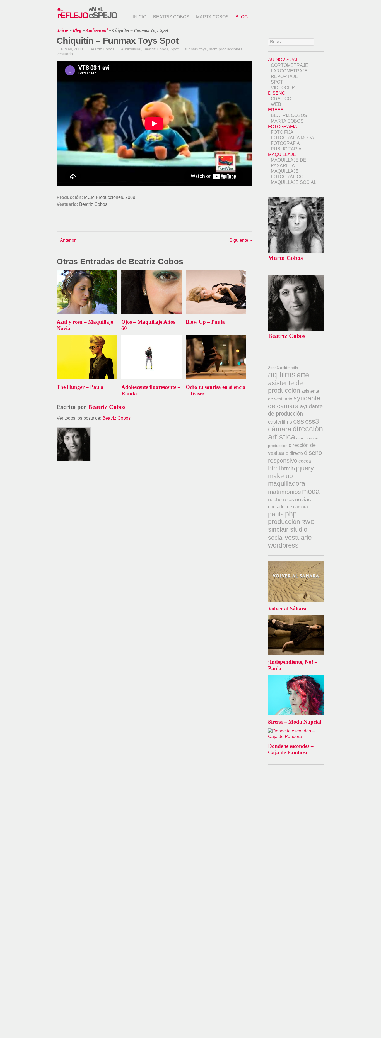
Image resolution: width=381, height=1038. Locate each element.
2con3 (273, 367)
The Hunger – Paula (80, 387)
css (298, 421)
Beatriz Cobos (171, 16)
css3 (312, 421)
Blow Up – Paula (205, 322)
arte (303, 375)
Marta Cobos (212, 16)
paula (276, 514)
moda (311, 491)
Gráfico (281, 98)
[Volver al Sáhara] (296, 563)
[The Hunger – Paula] (87, 377)
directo (296, 453)
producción (284, 521)
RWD (307, 522)
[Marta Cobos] (296, 251)
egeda (304, 461)
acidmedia (289, 367)
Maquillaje (282, 154)
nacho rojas (281, 499)
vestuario (65, 54)
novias (303, 499)
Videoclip (283, 87)
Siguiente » (240, 240)
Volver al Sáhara (287, 608)
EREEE (276, 110)
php (291, 514)
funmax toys (196, 49)
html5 (288, 468)
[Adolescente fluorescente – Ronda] (151, 377)
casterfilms (280, 422)
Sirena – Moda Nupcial (294, 722)
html (274, 468)
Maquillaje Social (293, 182)
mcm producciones (225, 49)
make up (280, 476)
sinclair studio (287, 529)
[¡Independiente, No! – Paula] (296, 617)
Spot (174, 49)
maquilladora (286, 483)
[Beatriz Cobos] (296, 329)
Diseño (276, 93)
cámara (279, 429)
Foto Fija (282, 132)
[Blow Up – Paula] (216, 312)
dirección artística (295, 433)
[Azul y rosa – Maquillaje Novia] (87, 312)
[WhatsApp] (70, 221)
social (276, 537)
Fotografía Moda (292, 137)
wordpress (283, 545)
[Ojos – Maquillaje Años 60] (151, 312)
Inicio (139, 16)
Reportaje (284, 76)
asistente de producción (285, 386)
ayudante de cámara (294, 402)
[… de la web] (87, 18)
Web (276, 104)
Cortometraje (289, 65)
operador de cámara (288, 506)
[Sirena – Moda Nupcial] (296, 677)
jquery (305, 468)
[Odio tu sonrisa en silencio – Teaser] (216, 377)
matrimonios (284, 492)
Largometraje (289, 71)
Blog (241, 16)
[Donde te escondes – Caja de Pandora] (296, 731)
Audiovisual (97, 30)
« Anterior (66, 240)
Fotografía (282, 126)
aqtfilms (282, 374)
